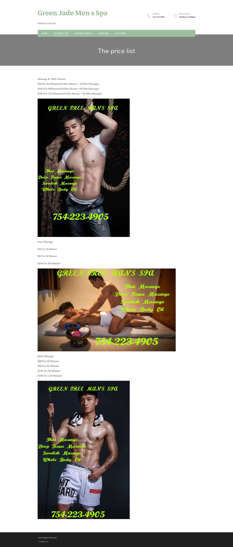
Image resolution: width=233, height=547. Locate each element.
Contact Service (84, 33)
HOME (45, 33)
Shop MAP (104, 33)
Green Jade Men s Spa (73, 13)
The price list (61, 33)
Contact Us (43, 541)
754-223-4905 (159, 17)
